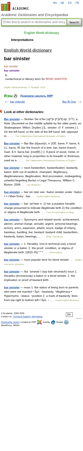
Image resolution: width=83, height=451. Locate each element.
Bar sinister (12, 119)
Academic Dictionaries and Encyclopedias (34, 15)
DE (62, 3)
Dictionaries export (10, 322)
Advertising (36, 316)
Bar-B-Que (69, 101)
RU (55, 3)
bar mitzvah (17, 101)
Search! (74, 22)
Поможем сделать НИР (36, 95)
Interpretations (22, 40)
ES (70, 3)
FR (77, 3)
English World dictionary (41, 33)
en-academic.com (15, 6)
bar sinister (12, 167)
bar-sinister (12, 192)
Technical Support (21, 316)
